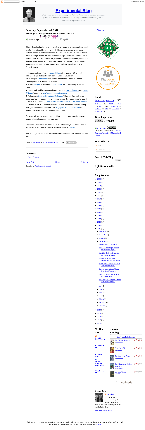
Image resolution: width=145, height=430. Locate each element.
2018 (99, 205)
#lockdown (98, 109)
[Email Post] (63, 142)
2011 (99, 229)
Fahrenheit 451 (120, 348)
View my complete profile (103, 410)
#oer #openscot (104, 100)
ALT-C (101, 106)
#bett (111, 104)
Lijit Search (99, 169)
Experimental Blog (74, 10)
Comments (101, 150)
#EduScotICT (114, 106)
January (102, 306)
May (101, 292)
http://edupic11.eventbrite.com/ (55, 93)
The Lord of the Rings (122, 356)
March (101, 299)
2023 (99, 189)
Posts (99, 146)
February (102, 302)
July (101, 286)
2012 (99, 225)
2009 (99, 313)
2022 (99, 192)
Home (57, 162)
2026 (99, 179)
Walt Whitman (119, 373)
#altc (119, 104)
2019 (99, 202)
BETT (98, 103)
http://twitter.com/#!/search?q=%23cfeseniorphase (67, 101)
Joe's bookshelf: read (126, 337)
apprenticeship (99, 111)
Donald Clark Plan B (100, 339)
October (102, 238)
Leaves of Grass (120, 372)
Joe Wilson (111, 394)
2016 (99, 212)
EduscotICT (115, 109)
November (103, 235)
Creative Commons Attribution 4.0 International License (108, 133)
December (103, 231)
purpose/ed (58, 84)
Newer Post (30, 162)
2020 (99, 199)
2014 (99, 219)
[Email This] (67, 142)
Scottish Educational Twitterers (50, 96)
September (103, 241)
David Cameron (72, 90)
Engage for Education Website (67, 107)
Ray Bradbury (119, 350)
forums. (73, 127)
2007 (99, 320)
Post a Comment (33, 157)
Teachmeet (43, 78)
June (101, 289)
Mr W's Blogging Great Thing (99, 363)
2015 (99, 215)
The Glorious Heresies (122, 340)
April (101, 296)
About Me (100, 30)
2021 (99, 195)
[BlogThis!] (69, 142)
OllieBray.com (99, 371)
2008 (99, 316)
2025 (99, 182)
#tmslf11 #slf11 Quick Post (108, 244)
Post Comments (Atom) (43, 166)
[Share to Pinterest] (75, 142)
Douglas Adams (119, 368)
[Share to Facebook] (73, 142)
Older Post (84, 162)
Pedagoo (37, 84)
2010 (99, 310)
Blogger (98, 424)
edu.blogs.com (99, 346)
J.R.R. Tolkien (119, 358)
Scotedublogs (55, 72)
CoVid (106, 109)
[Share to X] (71, 142)
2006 (99, 323)
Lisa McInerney (119, 342)
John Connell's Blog (98, 354)
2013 (99, 222)
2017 (99, 209)
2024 (99, 186)
